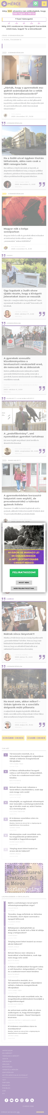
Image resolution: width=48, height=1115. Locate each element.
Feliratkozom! (24, 572)
